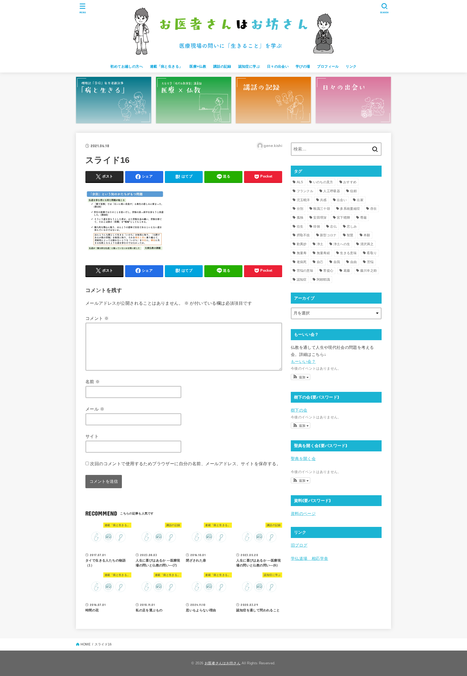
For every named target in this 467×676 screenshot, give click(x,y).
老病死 (302, 262)
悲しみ (352, 226)
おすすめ (349, 182)
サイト (92, 436)
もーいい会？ (303, 361)
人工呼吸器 (331, 191)
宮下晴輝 (343, 217)
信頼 (353, 191)
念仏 (333, 226)
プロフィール (328, 66)
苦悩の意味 (305, 271)
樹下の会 (299, 410)
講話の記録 (222, 66)
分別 (300, 209)
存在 (373, 209)
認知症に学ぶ (249, 66)
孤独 (300, 217)
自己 (320, 262)
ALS (300, 182)
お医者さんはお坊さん (223, 663)
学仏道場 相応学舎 (309, 558)
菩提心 (328, 271)
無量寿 (302, 253)
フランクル (305, 191)
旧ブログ (299, 545)
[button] (300, 377)
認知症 (302, 279)
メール (94, 408)
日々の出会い (278, 66)
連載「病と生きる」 (166, 66)
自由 (353, 262)
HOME (86, 644)
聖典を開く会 (303, 459)
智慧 (350, 235)
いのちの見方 (323, 182)
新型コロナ (328, 235)
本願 (366, 235)
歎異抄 (302, 244)
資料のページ (303, 513)
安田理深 (319, 217)
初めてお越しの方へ (126, 66)
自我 (336, 262)
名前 (92, 381)
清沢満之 (366, 244)
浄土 (320, 244)
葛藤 (346, 271)
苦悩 (370, 262)
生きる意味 (348, 253)
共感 (323, 200)
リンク (351, 66)
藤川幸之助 (368, 271)
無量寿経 (323, 253)
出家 (360, 200)
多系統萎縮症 (350, 209)
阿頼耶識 (323, 279)
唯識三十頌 (321, 209)
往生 (300, 226)
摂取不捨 (303, 235)
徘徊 (316, 226)
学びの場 (303, 66)
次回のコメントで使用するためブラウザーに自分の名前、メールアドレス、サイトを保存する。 (185, 463)
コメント (97, 318)
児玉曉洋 (303, 200)
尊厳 (363, 217)
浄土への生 (341, 244)
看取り (372, 253)
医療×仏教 (197, 66)
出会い (342, 200)
